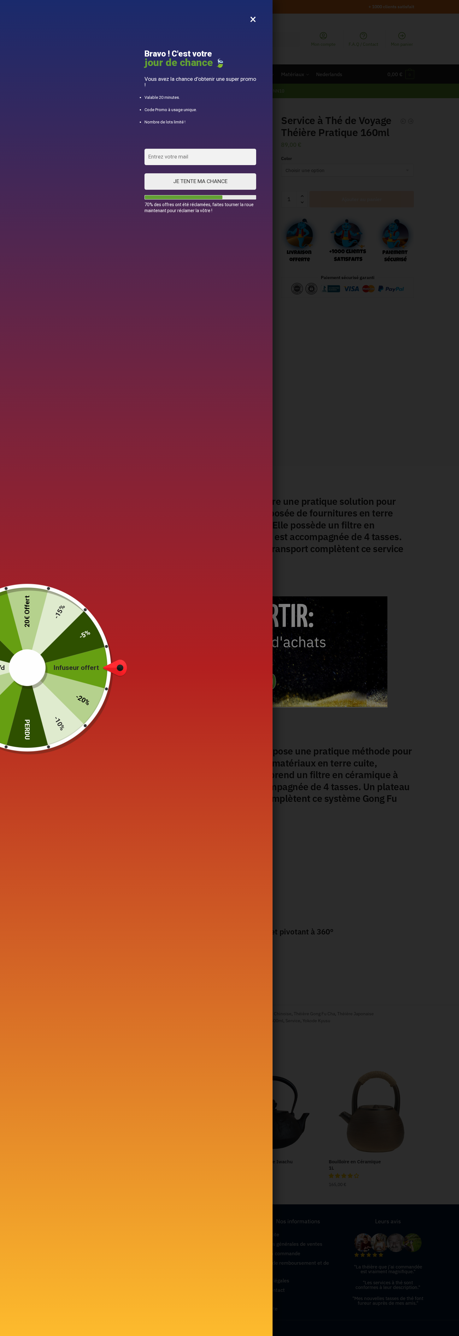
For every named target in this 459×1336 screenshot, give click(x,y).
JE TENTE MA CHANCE (200, 181)
